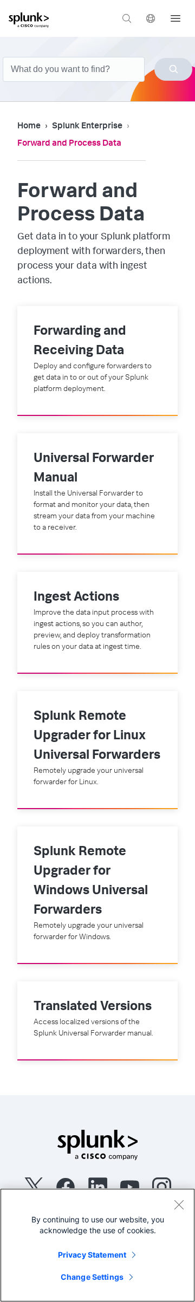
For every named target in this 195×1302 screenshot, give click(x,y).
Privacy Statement (92, 1254)
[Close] (178, 1204)
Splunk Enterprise (87, 126)
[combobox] (97, 69)
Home (29, 126)
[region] (97, 1245)
